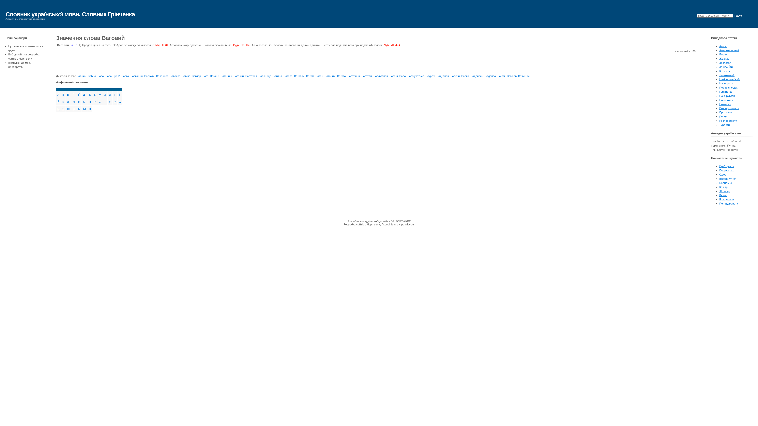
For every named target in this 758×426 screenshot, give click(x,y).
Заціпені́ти (726, 66)
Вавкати (149, 76)
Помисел (725, 104)
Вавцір (186, 76)
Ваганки (239, 76)
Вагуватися (380, 76)
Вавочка (175, 76)
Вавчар (196, 76)
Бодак (723, 54)
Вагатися (251, 76)
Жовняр (724, 191)
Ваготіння (353, 76)
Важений (524, 76)
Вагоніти (330, 76)
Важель (512, 76)
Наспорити (726, 83)
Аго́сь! (723, 46)
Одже (722, 174)
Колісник (724, 71)
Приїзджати (726, 166)
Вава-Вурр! (112, 76)
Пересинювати (728, 87)
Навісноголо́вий (729, 79)
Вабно (92, 76)
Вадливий (477, 76)
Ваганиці (226, 76)
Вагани (214, 76)
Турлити (724, 124)
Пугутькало (726, 170)
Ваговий (299, 76)
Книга (723, 195)
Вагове (288, 76)
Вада (402, 76)
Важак (501, 76)
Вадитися (443, 76)
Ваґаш (393, 76)
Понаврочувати (729, 108)
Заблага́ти (725, 62)
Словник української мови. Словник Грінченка (70, 14)
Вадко (465, 76)
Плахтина (725, 91)
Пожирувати (727, 95)
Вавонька (162, 76)
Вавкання (136, 76)
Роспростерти (728, 120)
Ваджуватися (415, 76)
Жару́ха (724, 58)
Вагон (319, 76)
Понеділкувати (728, 203)
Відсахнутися (727, 178)
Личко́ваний (727, 75)
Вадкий (455, 76)
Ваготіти (366, 76)
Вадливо (490, 76)
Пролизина (726, 112)
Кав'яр (723, 187)
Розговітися (726, 199)
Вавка (125, 76)
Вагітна (277, 76)
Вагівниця (265, 76)
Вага (205, 76)
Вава (101, 76)
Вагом (310, 76)
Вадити (430, 76)
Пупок (723, 116)
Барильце (725, 182)
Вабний (81, 76)
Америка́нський (729, 50)
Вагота (341, 76)
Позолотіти (726, 100)
